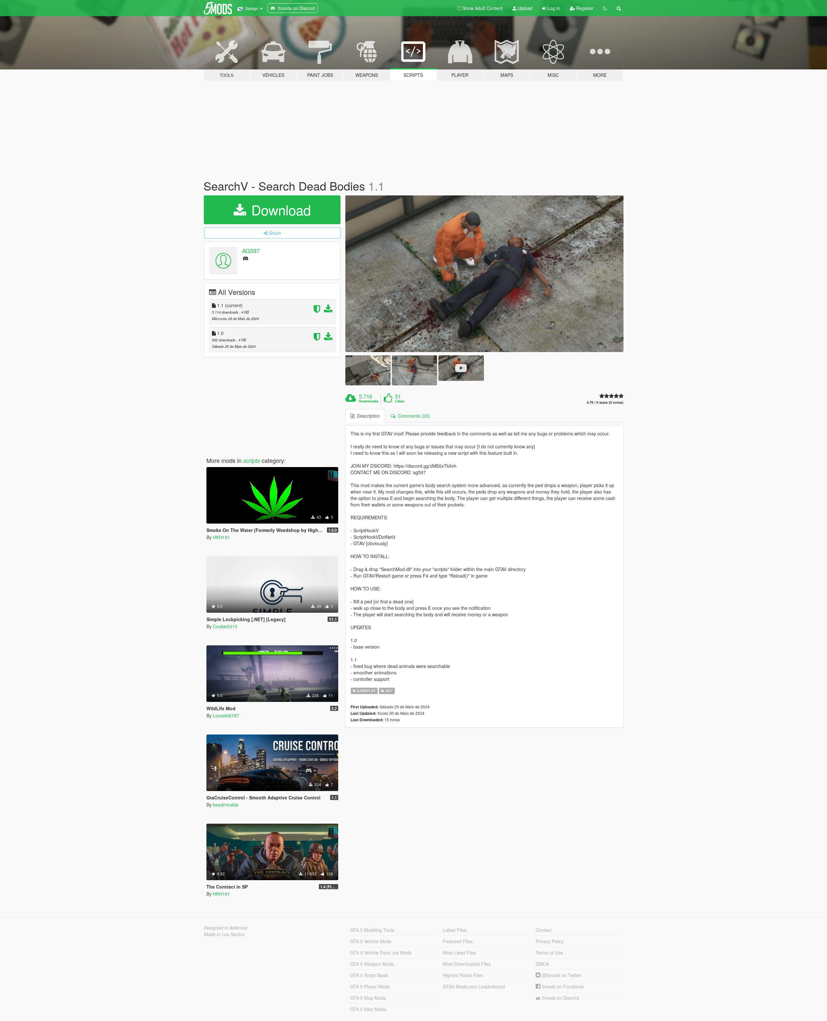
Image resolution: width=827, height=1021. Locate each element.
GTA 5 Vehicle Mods (370, 941)
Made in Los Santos (224, 934)
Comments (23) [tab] (412, 415)
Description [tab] (367, 415)
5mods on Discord (559, 998)
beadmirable (225, 804)
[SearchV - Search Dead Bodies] (484, 273)
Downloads (368, 401)
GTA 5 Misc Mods (368, 1009)
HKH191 (221, 537)
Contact (543, 930)
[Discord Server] (245, 258)
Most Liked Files (459, 952)
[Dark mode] (605, 8)
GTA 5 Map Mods (368, 998)
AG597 (251, 250)
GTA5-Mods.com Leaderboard (474, 986)
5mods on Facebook (562, 986)
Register (584, 8)
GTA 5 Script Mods (369, 975)
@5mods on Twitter (560, 975)
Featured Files (458, 941)
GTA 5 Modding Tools (372, 930)
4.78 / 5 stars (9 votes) (605, 402)
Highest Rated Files (463, 975)
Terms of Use (549, 952)
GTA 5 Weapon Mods (372, 964)
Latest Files (454, 930)
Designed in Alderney (225, 927)
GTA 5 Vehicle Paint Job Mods (381, 952)
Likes (399, 401)
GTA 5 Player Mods (370, 986)
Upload (524, 8)
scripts (251, 460)
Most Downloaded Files (467, 964)
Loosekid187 (226, 715)
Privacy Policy (550, 941)
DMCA (542, 964)
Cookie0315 (225, 626)
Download (279, 209)
